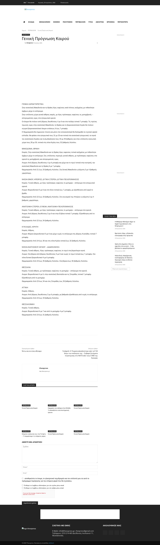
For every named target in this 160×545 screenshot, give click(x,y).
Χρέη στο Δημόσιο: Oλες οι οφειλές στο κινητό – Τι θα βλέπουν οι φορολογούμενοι (125, 246)
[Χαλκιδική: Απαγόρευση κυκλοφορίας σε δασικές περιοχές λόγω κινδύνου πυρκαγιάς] (108, 258)
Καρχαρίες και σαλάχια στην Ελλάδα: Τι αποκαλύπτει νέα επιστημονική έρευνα (59, 410)
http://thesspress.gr (44, 371)
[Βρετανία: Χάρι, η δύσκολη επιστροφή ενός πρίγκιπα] (108, 236)
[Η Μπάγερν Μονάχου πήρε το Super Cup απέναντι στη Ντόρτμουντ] (108, 224)
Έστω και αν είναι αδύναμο (32, 351)
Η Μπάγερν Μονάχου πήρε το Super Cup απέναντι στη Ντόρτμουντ (125, 224)
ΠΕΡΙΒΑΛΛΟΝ (32, 30)
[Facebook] (123, 2)
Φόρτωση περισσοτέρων (119, 269)
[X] (132, 2)
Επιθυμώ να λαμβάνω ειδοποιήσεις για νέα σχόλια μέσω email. (44, 485)
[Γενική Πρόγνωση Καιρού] (34, 398)
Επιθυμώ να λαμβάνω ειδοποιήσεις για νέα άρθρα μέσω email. (44, 488)
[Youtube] (136, 2)
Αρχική (24, 30)
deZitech (51, 543)
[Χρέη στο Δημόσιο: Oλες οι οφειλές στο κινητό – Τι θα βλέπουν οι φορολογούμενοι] (108, 246)
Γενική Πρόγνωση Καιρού (29, 408)
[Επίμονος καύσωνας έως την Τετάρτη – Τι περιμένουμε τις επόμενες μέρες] (34, 424)
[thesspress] (41, 12)
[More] (73, 47)
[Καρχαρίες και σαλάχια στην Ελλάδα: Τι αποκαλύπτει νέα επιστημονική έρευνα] (60, 398)
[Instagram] (128, 2)
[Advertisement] (120, 49)
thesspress (29, 43)
